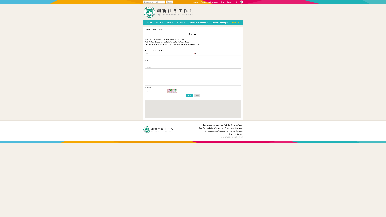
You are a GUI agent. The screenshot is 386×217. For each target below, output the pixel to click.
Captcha (148, 87)
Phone (197, 54)
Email (222, 2)
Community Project (220, 23)
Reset (197, 95)
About (159, 23)
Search (169, 2)
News (169, 23)
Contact (229, 2)
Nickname (148, 54)
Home (149, 23)
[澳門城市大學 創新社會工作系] (168, 12)
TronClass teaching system (209, 2)
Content (147, 67)
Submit (189, 95)
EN (241, 2)
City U (196, 2)
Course (180, 23)
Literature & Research (198, 23)
